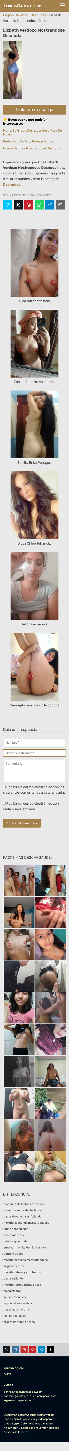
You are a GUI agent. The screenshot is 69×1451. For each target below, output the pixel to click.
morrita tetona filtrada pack (22, 1284)
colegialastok (12, 1291)
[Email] (60, 205)
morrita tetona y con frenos (22, 1272)
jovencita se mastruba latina (23, 1210)
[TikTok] (50, 1349)
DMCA (7, 1374)
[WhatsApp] (39, 205)
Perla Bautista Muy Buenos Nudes (28, 141)
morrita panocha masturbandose (26, 1260)
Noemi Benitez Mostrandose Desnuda (31, 148)
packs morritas (14, 1235)
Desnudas (38, 15)
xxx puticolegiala (15, 1315)
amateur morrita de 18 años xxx (25, 1247)
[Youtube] (24, 1349)
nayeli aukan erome (17, 1309)
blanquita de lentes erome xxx (24, 1204)
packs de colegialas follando (23, 1216)
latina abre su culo (16, 1229)
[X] (18, 205)
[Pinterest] (28, 205)
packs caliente (13, 1278)
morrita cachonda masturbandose (26, 1222)
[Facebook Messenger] (7, 205)
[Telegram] (49, 205)
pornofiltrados (13, 1253)
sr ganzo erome (14, 1266)
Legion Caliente (15, 15)
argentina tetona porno (19, 1322)
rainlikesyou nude (15, 1241)
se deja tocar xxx (15, 1297)
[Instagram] (15, 1349)
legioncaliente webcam (19, 1303)
